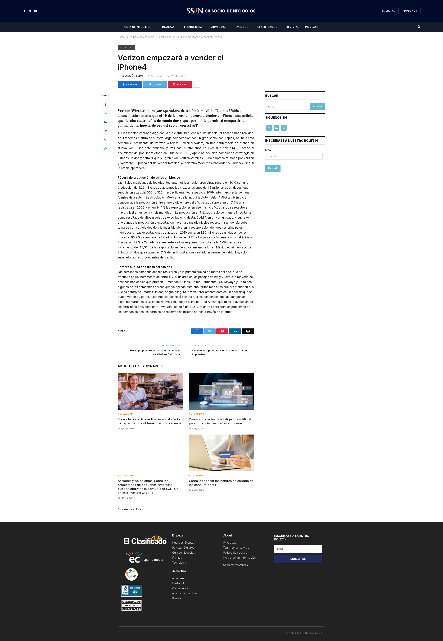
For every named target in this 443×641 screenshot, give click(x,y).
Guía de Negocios (137, 27)
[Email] (105, 139)
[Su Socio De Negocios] (221, 10)
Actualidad (126, 47)
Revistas (388, 10)
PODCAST (410, 10)
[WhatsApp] (105, 148)
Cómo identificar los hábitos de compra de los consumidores (221, 483)
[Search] (419, 27)
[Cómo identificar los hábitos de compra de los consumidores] (221, 453)
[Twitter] (105, 113)
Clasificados (267, 27)
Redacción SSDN (132, 75)
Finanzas (168, 27)
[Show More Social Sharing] (196, 84)
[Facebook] (105, 104)
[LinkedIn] (105, 122)
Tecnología (193, 27)
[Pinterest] (105, 131)
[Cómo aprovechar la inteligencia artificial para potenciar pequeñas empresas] (221, 391)
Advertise (219, 27)
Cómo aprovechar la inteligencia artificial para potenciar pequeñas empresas (220, 421)
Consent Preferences (235, 564)
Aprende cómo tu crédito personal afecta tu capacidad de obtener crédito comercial (150, 421)
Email (268, 149)
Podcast (312, 27)
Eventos (242, 27)
